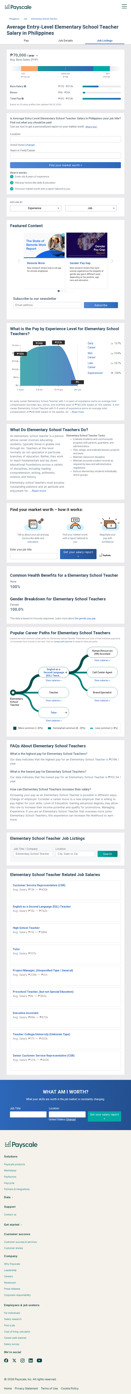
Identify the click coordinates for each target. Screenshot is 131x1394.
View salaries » (54, 680)
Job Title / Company (25, 848)
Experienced (95, 373)
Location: (15, 134)
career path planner (63, 641)
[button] (26, 40)
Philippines (14, 19)
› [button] (112, 260)
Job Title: (15, 1108)
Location (60, 848)
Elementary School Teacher (44, 19)
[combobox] (65, 139)
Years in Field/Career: (23, 150)
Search (107, 854)
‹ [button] (19, 260)
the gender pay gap (85, 618)
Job (25, 19)
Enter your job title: (21, 549)
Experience (34, 208)
